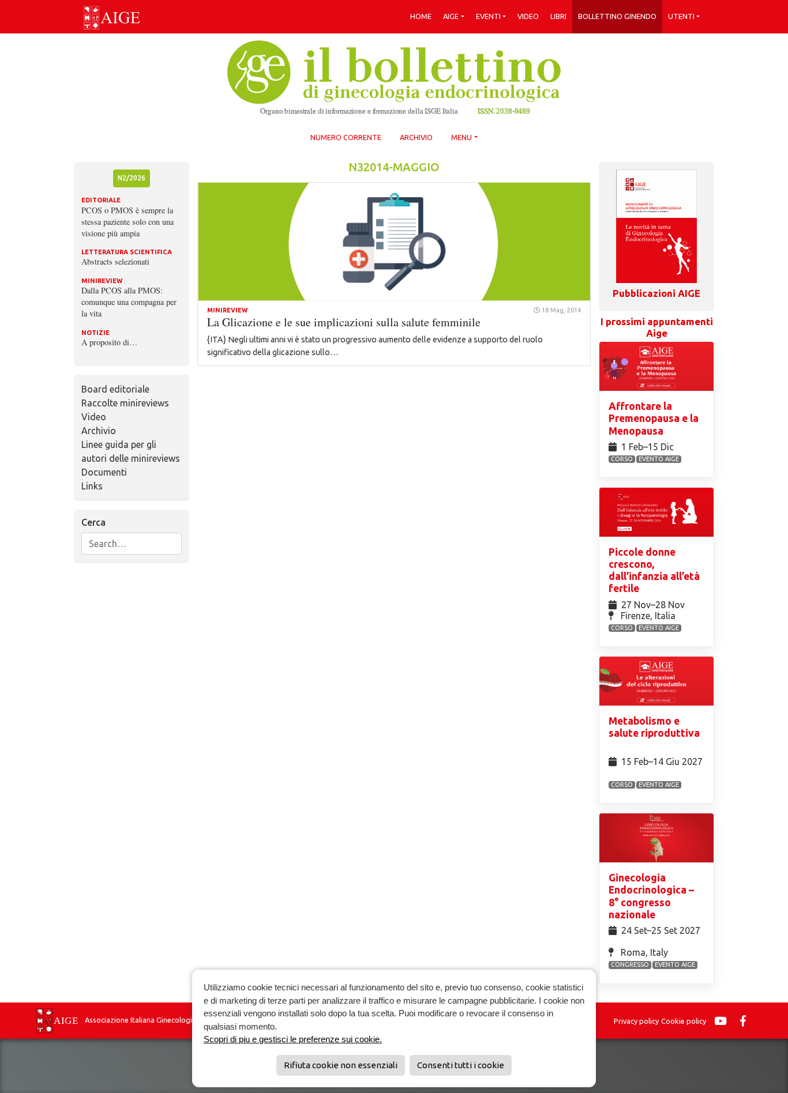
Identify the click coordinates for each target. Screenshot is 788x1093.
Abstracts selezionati (115, 261)
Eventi (488, 16)
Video (528, 16)
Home (420, 16)
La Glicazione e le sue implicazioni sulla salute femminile (344, 322)
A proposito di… (109, 342)
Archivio (416, 137)
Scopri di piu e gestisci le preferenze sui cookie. (293, 1039)
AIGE (451, 16)
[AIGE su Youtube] (723, 1021)
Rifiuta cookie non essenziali (340, 1065)
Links (92, 486)
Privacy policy (636, 1021)
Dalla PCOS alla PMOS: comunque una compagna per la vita (129, 302)
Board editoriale (115, 389)
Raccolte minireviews (125, 403)
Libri (558, 16)
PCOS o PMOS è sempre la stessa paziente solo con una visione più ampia (127, 222)
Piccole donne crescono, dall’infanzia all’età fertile (654, 570)
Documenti (104, 472)
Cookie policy (683, 1021)
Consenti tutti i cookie (460, 1065)
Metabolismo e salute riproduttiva (654, 726)
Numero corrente (345, 137)
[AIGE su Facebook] (746, 1021)
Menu (461, 137)
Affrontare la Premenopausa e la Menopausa (654, 418)
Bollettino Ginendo (617, 16)
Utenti (681, 16)
